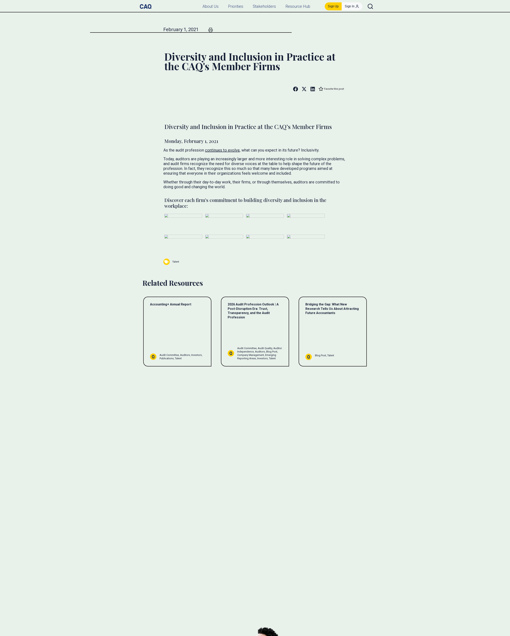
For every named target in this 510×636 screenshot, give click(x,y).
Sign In (349, 6)
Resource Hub (297, 6)
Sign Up (333, 6)
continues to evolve (222, 150)
